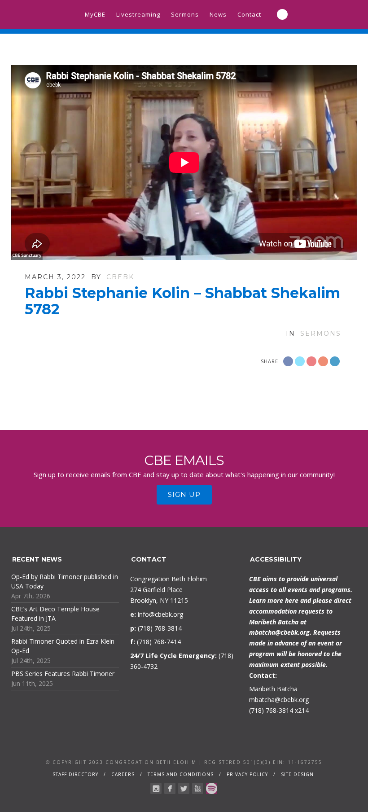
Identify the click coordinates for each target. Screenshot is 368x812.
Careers (123, 774)
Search (282, 14)
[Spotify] (211, 788)
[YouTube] (197, 788)
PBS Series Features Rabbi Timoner (62, 673)
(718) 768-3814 (271, 710)
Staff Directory (75, 774)
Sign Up (184, 494)
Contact (249, 14)
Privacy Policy (247, 774)
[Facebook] (169, 788)
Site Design (297, 774)
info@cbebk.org (160, 614)
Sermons (185, 14)
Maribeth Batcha (273, 689)
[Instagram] (156, 788)
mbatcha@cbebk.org (279, 632)
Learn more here (273, 600)
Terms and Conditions (181, 774)
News (218, 14)
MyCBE (95, 14)
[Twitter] (183, 788)
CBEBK (120, 277)
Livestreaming (138, 14)
